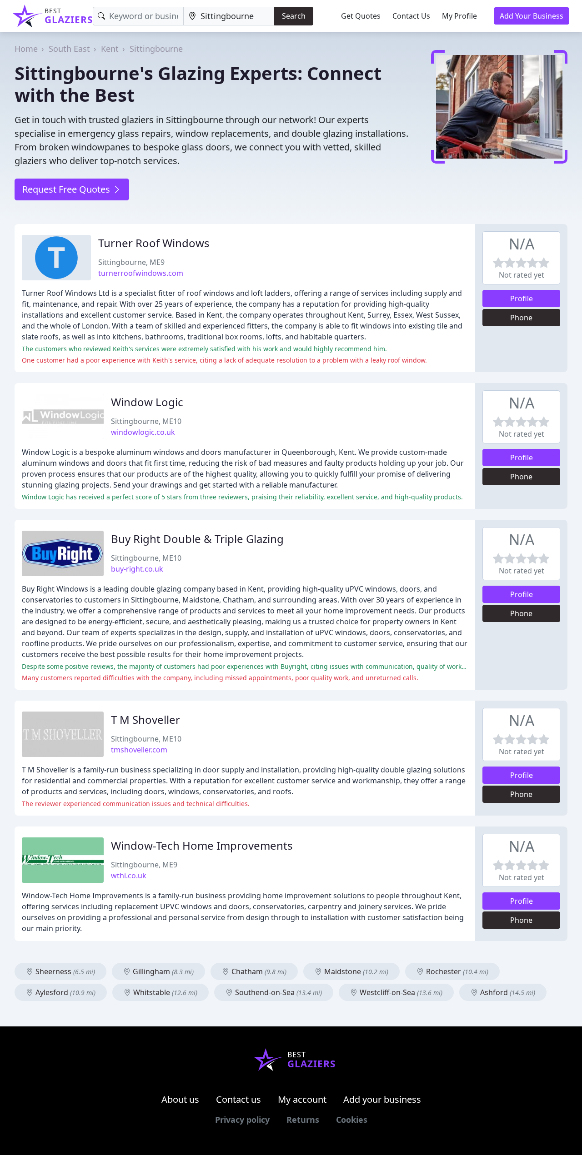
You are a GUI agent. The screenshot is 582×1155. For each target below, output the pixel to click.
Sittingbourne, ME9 (131, 262)
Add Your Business (531, 16)
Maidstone (355, 971)
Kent (110, 48)
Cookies (351, 1119)
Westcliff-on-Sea (400, 992)
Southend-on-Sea (277, 992)
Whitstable (164, 992)
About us (180, 1099)
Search (294, 16)
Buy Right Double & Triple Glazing (197, 538)
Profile (521, 299)
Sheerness (64, 971)
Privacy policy (242, 1119)
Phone (521, 318)
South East (69, 48)
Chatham (258, 971)
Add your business (382, 1099)
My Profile (459, 16)
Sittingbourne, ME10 (146, 421)
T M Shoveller (145, 719)
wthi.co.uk (128, 876)
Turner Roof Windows (154, 242)
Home (26, 48)
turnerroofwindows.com (140, 273)
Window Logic (147, 401)
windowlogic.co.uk (143, 432)
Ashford (506, 992)
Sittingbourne (156, 48)
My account (302, 1099)
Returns (302, 1119)
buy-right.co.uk (137, 569)
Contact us (238, 1099)
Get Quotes (361, 16)
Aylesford (64, 992)
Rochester (456, 971)
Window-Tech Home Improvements (202, 845)
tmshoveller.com (139, 750)
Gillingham (162, 971)
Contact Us (411, 16)
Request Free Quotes (67, 189)
